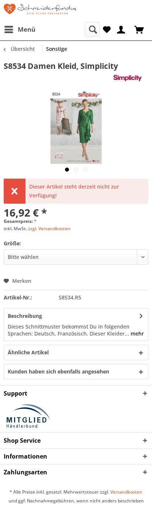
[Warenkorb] (140, 29)
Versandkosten (126, 492)
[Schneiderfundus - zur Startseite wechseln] (40, 11)
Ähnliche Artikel (28, 352)
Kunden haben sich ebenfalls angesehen (58, 371)
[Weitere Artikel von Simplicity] (129, 77)
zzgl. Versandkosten (49, 228)
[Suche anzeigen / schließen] (92, 29)
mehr (136, 333)
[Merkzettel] (107, 28)
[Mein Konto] (121, 29)
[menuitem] (19, 29)
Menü (26, 29)
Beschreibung (25, 315)
